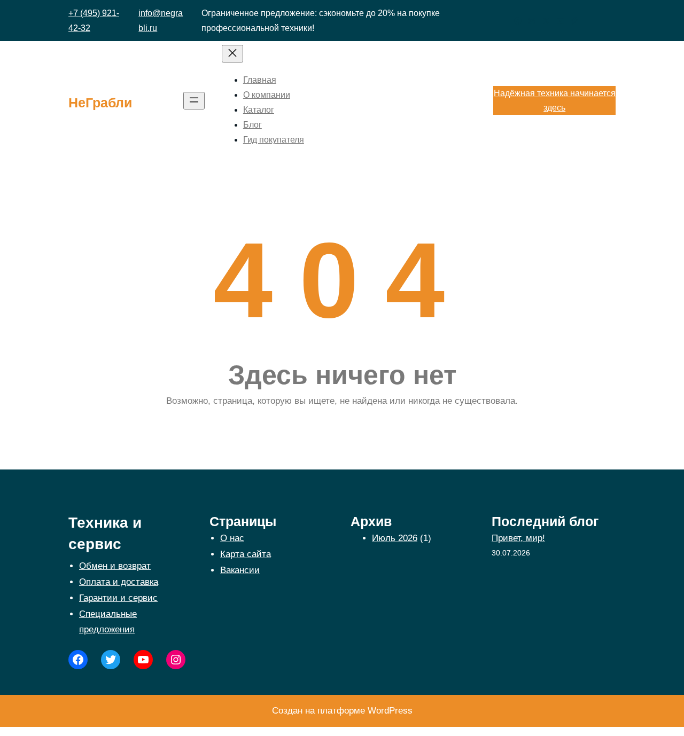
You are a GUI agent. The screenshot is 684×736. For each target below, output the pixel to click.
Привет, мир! (518, 538)
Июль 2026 (394, 538)
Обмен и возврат (115, 566)
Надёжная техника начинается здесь (555, 100)
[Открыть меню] (194, 100)
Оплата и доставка (118, 582)
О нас (232, 538)
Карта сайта (245, 554)
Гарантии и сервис (118, 598)
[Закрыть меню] (232, 53)
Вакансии (240, 570)
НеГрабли (100, 102)
